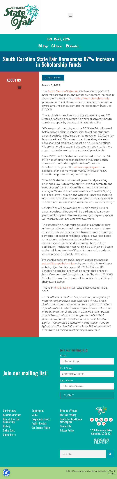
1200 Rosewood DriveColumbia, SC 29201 (101, 431)
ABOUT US (14, 80)
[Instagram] (101, 420)
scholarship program (86, 167)
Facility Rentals (39, 423)
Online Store (9, 435)
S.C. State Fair (63, 287)
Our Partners (9, 410)
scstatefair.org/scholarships (58, 263)
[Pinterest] (106, 420)
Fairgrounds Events (41, 419)
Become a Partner (12, 415)
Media (34, 415)
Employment (38, 410)
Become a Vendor (68, 410)
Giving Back (9, 430)
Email (63, 355)
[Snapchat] (111, 420)
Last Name (66, 380)
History (6, 426)
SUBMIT (69, 395)
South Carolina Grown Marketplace (71, 420)
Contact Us (65, 426)
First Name (66, 368)
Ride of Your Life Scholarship (92, 98)
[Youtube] (104, 424)
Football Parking (68, 415)
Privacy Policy (67, 430)
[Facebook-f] (92, 420)
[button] (70, 15)
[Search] (110, 454)
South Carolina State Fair (63, 91)
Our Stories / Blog (41, 428)
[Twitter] (97, 420)
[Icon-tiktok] (99, 424)
